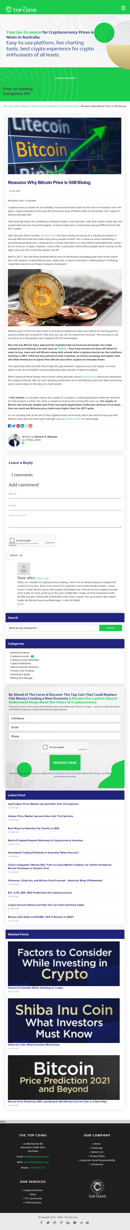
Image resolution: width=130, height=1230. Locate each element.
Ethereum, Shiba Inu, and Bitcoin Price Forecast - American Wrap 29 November (55, 880)
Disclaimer (97, 1164)
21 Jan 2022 (13, 921)
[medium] (87, 1222)
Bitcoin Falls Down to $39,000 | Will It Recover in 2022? (41, 916)
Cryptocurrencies (19, 656)
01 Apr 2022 (13, 820)
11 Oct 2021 (13, 1048)
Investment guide (20, 674)
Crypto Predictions (20, 663)
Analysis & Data (69, 106)
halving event (89, 376)
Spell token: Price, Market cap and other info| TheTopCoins (43, 803)
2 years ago (42, 578)
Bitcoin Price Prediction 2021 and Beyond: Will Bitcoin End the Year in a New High (57, 1101)
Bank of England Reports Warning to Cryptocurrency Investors (45, 840)
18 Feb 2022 (13, 872)
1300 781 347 (37, 1167)
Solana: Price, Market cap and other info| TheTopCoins (40, 816)
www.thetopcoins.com (36, 1162)
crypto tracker (73, 418)
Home (97, 1143)
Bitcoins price (48, 235)
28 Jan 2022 (13, 908)
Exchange (97, 1147)
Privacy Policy (97, 1156)
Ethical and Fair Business (24, 666)
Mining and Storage (21, 677)
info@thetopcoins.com (36, 1156)
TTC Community (33, 1198)
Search (110, 627)
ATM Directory (33, 1202)
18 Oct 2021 (13, 992)
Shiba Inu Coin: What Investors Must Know (33, 1044)
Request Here (65, 762)
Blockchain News (20, 652)
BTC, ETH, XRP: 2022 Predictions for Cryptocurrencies (40, 892)
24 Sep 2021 (13, 1105)
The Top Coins (11, 106)
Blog (24, 106)
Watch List (97, 1151)
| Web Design (85, 1217)
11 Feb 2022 (13, 884)
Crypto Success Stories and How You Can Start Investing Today (46, 904)
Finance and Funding (22, 670)
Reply (20, 603)
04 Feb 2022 (13, 896)
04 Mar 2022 (14, 844)
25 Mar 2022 (14, 832)
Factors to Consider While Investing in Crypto (35, 987)
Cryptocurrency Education (43, 106)
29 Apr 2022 (13, 808)
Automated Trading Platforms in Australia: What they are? (43, 852)
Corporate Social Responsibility (97, 1160)
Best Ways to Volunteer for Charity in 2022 (33, 828)
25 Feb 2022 (13, 856)
